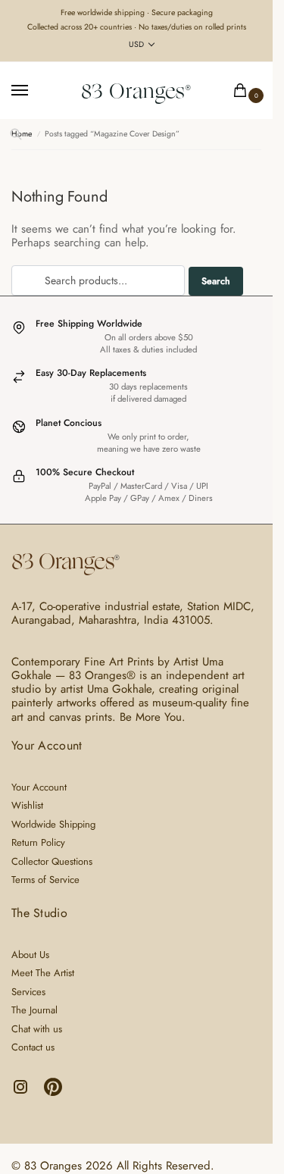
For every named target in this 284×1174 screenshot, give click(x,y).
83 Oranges (133, 91)
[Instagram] (22, 1092)
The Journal (34, 1010)
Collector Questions (51, 861)
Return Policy (38, 842)
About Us (30, 954)
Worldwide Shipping (53, 824)
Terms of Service (45, 879)
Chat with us (36, 1029)
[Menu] (34, 91)
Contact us (33, 1047)
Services (28, 992)
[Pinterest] (53, 1092)
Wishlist (27, 805)
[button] (243, 91)
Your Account (39, 787)
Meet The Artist (42, 973)
